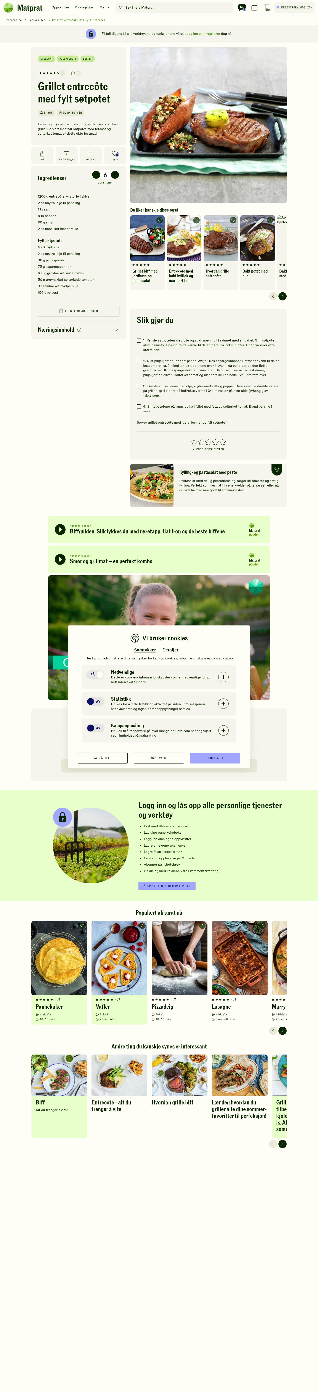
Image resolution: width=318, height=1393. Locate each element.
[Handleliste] (267, 7)
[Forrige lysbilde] (273, 296)
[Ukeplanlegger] (254, 7)
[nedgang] (96, 175)
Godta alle (215, 758)
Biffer (87, 59)
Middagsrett (67, 59)
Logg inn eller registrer (202, 33)
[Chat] (242, 7)
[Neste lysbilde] (282, 296)
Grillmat (46, 59)
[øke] (115, 175)
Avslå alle (102, 758)
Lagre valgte (159, 758)
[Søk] (120, 8)
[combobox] (175, 8)
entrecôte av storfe (64, 196)
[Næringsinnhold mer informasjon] (79, 330)
